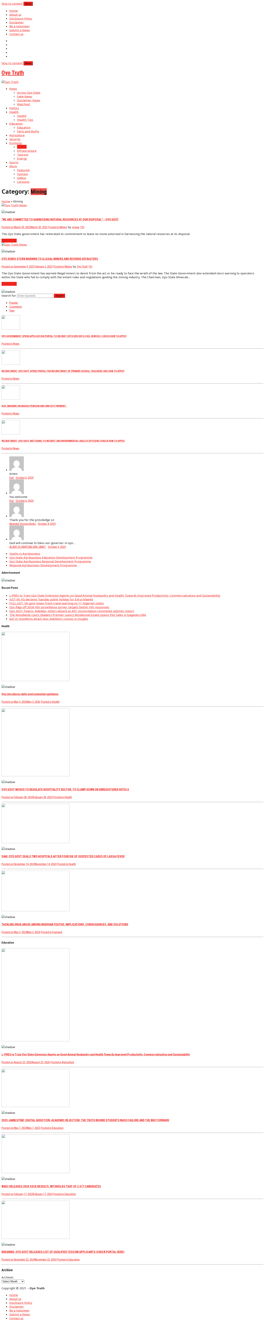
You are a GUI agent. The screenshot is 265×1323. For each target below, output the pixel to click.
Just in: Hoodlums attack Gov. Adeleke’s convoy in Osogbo (48, 619)
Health (14, 112)
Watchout (23, 104)
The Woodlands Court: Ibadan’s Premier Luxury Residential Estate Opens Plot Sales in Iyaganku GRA (77, 615)
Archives (7, 1277)
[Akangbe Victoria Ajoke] (16, 516)
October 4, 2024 (46, 524)
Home (13, 11)
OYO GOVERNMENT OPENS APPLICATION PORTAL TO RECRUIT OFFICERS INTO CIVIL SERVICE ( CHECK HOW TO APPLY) (64, 336)
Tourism (22, 154)
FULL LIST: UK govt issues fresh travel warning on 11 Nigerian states (56, 603)
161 (90, 266)
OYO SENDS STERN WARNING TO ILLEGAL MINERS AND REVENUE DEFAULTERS (50, 259)
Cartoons (23, 182)
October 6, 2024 (24, 477)
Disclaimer (16, 22)
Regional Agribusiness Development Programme (43, 565)
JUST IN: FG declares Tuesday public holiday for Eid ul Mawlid (51, 599)
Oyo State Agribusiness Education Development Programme (51, 557)
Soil (11, 477)
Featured (23, 170)
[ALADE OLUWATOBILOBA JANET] (16, 539)
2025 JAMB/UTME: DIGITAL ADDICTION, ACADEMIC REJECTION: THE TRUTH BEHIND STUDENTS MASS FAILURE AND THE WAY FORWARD (85, 1120)
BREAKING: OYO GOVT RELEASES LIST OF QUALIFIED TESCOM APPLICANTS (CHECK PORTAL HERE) (63, 1252)
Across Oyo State (28, 92)
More (13, 166)
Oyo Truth (82, 266)
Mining (22, 147)
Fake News (24, 96)
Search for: (9, 295)
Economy (15, 143)
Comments (15, 306)
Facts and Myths (28, 131)
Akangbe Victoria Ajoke (22, 524)
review (75, 227)
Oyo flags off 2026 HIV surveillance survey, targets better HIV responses (59, 607)
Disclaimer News (28, 100)
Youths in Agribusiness (24, 553)
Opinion (22, 174)
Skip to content (12, 3)
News (13, 89)
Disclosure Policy (20, 18)
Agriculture (17, 135)
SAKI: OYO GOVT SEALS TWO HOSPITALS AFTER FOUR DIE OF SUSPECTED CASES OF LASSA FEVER (63, 856)
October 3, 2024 (57, 547)
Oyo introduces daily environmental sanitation (30, 694)
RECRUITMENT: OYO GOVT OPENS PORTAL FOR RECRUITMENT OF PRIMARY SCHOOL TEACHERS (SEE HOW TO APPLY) (63, 371)
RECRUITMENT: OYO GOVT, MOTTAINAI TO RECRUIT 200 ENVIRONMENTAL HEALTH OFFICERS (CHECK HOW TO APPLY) (63, 440)
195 (82, 227)
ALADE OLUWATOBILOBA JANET (27, 547)
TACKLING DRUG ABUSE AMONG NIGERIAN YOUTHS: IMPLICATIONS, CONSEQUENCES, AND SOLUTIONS (65, 924)
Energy (22, 158)
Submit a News (19, 30)
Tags (12, 310)
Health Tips (25, 120)
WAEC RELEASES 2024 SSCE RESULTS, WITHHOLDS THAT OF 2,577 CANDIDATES (51, 1186)
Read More (9, 241)
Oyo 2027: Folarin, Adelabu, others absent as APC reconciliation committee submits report (71, 611)
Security (14, 139)
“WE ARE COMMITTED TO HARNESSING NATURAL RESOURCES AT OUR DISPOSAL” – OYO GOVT (60, 219)
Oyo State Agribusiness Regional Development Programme (50, 561)
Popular (13, 303)
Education (16, 123)
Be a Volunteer (19, 26)
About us (15, 14)
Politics (14, 108)
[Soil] (16, 470)
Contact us (16, 34)
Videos (21, 178)
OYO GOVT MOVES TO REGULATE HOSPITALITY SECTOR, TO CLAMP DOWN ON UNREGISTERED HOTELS (65, 789)
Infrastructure (26, 151)
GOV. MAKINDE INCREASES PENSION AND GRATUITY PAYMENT (34, 405)
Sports (13, 162)
